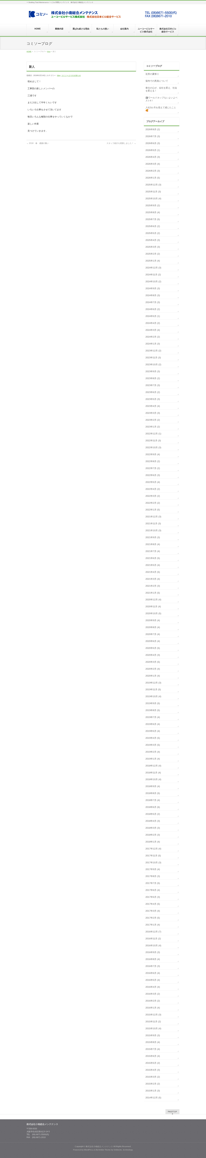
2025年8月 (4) (152, 212)
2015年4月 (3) (152, 1070)
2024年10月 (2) (153, 281)
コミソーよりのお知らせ (71, 75)
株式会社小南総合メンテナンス (99, 1146)
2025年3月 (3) (152, 247)
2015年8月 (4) (152, 1042)
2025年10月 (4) (153, 198)
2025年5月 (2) (152, 233)
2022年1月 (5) (152, 509)
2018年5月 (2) (152, 814)
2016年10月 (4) (153, 945)
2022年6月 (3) (152, 475)
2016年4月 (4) (152, 987)
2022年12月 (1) (153, 433)
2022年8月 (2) (152, 461)
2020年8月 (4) (152, 627)
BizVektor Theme (103, 1150)
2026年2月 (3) (152, 171)
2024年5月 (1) (152, 316)
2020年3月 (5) (152, 662)
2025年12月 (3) (153, 184)
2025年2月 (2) (152, 253)
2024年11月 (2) (153, 274)
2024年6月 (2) (152, 309)
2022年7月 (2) (152, 468)
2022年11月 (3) (153, 440)
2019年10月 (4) (153, 696)
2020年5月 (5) (152, 648)
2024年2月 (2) (152, 336)
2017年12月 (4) (153, 848)
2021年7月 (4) (152, 551)
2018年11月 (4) (153, 772)
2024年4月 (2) (152, 323)
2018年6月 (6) (152, 807)
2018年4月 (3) (152, 821)
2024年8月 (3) (152, 295)
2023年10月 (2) (153, 364)
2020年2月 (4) (152, 669)
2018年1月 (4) (152, 841)
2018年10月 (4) (153, 779)
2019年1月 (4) (152, 758)
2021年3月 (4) (152, 579)
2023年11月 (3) (153, 357)
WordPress (89, 1150)
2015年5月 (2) (152, 1063)
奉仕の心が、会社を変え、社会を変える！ (161, 89)
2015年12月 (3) (153, 1014)
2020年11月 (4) (153, 606)
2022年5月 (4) (152, 482)
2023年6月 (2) (152, 392)
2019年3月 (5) (152, 745)
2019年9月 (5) (152, 703)
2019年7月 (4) (152, 717)
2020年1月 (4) (152, 675)
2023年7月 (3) (152, 385)
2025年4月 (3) (152, 240)
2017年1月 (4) (152, 924)
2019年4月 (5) (152, 738)
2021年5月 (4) (152, 565)
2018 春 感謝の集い (38, 143)
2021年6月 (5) (152, 558)
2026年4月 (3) (152, 157)
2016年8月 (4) (152, 959)
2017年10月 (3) (153, 862)
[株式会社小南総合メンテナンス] (103, 15)
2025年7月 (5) (152, 219)
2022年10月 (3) (153, 447)
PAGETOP (172, 1112)
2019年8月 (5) (152, 710)
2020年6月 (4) (152, 641)
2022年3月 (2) (152, 496)
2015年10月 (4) (153, 1028)
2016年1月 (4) (152, 1007)
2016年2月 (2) (152, 1000)
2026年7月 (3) (152, 136)
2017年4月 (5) (152, 904)
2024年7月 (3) (152, 302)
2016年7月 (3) (152, 966)
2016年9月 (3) (152, 952)
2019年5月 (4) (152, 731)
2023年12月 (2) (153, 350)
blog (48, 51)
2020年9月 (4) (152, 620)
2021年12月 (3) (153, 516)
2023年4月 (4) (152, 406)
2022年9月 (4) (152, 454)
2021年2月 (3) (152, 586)
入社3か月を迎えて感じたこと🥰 (160, 109)
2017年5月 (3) (152, 897)
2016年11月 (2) (153, 938)
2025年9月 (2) (152, 205)
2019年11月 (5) (153, 689)
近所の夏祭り (152, 74)
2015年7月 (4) (152, 1049)
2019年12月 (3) (153, 682)
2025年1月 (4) (152, 260)
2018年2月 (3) (152, 834)
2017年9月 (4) (152, 869)
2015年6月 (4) (152, 1056)
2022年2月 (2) (152, 503)
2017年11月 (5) (153, 855)
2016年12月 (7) (153, 931)
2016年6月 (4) (152, 973)
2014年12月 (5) (153, 1097)
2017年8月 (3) (152, 876)
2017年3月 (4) (152, 911)
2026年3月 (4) (152, 164)
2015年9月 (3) (152, 1035)
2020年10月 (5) (153, 613)
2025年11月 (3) (153, 191)
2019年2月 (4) (152, 752)
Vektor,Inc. (118, 1150)
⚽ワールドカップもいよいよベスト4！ (161, 99)
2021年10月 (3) (153, 530)
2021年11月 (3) (153, 523)
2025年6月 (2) (152, 226)
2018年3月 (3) (152, 828)
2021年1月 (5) (152, 592)
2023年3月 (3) (152, 413)
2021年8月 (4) (152, 544)
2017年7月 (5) (152, 883)
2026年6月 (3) (152, 143)
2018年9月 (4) (152, 786)
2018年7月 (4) (152, 800)
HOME (29, 51)
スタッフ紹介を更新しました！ (121, 143)
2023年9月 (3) (152, 371)
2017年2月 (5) (152, 917)
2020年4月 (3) (152, 655)
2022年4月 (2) (152, 489)
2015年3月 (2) (152, 1077)
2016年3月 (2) (152, 994)
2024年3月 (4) (152, 330)
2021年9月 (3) (152, 537)
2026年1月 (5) (152, 177)
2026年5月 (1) (152, 150)
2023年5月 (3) (152, 399)
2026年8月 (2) (152, 129)
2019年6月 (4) (152, 724)
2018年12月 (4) (153, 765)
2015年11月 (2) (153, 1021)
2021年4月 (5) (152, 572)
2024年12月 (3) (153, 267)
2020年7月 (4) (152, 634)
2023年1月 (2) (152, 426)
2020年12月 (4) (153, 599)
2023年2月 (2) (152, 420)
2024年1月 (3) (152, 343)
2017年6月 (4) (152, 890)
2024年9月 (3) (152, 288)
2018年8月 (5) (152, 793)
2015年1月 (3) (152, 1090)
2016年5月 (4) (152, 980)
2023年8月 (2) (152, 378)
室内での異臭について (156, 81)
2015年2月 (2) (152, 1083)
